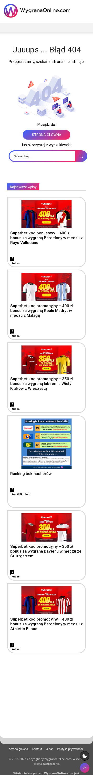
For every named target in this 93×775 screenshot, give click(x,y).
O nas (49, 749)
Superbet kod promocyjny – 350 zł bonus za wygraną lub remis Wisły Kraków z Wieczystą (41, 383)
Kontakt (37, 749)
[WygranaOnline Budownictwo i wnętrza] (38, 11)
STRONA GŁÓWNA (46, 135)
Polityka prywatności (70, 749)
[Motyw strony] (84, 756)
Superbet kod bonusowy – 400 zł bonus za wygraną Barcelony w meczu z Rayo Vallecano (46, 238)
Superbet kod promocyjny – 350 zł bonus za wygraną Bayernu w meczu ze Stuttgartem (46, 551)
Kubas (15, 263)
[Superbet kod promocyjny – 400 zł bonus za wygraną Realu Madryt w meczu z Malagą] (46, 287)
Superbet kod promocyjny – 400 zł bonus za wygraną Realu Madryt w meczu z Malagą (41, 310)
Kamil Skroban (20, 494)
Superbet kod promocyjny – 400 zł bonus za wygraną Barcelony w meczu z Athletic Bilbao (46, 624)
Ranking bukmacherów (31, 473)
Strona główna (18, 749)
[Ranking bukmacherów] (46, 444)
